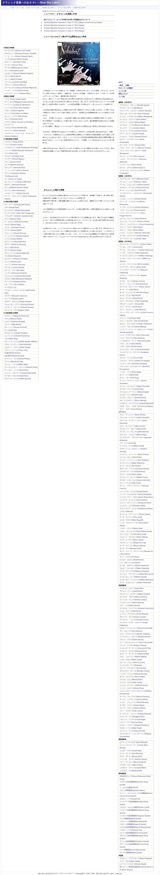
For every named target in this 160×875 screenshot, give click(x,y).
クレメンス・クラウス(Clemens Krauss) (133, 131)
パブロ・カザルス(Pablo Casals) (131, 346)
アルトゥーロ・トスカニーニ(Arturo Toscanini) (136, 111)
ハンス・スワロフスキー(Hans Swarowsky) (134, 335)
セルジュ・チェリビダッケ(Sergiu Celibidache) (136, 324)
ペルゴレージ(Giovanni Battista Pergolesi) (18, 73)
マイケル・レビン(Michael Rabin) (131, 679)
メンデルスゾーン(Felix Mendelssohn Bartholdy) (21, 147)
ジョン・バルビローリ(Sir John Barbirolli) (134, 321)
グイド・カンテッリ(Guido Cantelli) (132, 133)
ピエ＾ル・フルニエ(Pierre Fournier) (132, 662)
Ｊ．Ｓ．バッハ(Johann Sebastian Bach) (18, 56)
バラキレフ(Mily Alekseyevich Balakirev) (18, 279)
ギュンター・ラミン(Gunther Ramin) (132, 128)
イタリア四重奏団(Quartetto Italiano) (132, 790)
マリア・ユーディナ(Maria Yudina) (131, 540)
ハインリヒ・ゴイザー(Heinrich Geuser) (133, 759)
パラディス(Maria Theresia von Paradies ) (19, 122)
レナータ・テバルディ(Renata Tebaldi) (133, 864)
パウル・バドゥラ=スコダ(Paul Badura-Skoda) (136, 531)
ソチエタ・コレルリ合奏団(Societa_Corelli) (134, 807)
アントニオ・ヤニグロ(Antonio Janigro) (133, 599)
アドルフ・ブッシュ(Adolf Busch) (131, 108)
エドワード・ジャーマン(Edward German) (19, 307)
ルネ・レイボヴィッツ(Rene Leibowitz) (133, 400)
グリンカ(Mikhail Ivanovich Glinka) (16, 187)
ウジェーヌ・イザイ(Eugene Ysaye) (16, 310)
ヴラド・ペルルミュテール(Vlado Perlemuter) (135, 582)
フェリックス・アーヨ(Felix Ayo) (131, 665)
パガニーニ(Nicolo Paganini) (14, 110)
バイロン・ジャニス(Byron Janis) (131, 528)
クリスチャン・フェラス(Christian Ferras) (134, 620)
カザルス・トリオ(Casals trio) (130, 799)
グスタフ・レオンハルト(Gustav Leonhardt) (135, 480)
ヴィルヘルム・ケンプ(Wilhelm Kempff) (133, 577)
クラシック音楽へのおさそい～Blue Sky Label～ (31, 2)
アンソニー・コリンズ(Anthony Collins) (133, 182)
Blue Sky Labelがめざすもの (48, 873)
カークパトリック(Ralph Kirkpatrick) (132, 463)
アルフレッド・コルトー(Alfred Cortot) (133, 429)
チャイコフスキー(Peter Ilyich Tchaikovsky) (19, 213)
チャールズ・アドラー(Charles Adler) (132, 145)
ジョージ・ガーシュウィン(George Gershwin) (135, 503)
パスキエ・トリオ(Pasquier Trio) (131, 830)
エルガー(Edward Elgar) (12, 224)
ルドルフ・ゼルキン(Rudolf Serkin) (132, 560)
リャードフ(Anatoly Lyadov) (14, 298)
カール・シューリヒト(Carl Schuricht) (133, 190)
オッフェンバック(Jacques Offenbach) (17, 182)
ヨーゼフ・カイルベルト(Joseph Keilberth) (134, 235)
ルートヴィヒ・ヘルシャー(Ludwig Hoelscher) (135, 714)
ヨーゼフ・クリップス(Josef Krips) (132, 389)
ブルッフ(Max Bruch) (11, 247)
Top (72, 11)
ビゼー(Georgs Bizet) (11, 207)
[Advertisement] (21, 28)
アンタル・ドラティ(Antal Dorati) (131, 247)
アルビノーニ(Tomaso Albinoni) (15, 85)
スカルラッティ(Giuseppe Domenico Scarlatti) (20, 53)
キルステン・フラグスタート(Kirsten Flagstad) (136, 858)
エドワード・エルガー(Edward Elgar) (132, 122)
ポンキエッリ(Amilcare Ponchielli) (16, 259)
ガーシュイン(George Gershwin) (15, 327)
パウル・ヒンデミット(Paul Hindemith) (17, 344)
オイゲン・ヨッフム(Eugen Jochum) (132, 281)
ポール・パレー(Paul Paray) (129, 378)
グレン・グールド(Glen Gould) (130, 483)
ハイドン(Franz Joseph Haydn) (15, 99)
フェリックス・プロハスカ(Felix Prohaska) (134, 349)
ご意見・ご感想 (124, 85)
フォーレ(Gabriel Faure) (12, 262)
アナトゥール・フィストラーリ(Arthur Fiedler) (136, 244)
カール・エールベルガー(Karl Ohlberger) (134, 742)
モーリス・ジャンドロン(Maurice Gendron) (135, 696)
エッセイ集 (122, 91)
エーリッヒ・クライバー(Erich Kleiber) (133, 119)
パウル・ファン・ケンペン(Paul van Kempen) (135, 148)
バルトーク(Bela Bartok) (12, 324)
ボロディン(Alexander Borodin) (15, 184)
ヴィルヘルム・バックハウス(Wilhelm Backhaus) (136, 580)
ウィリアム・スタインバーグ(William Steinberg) (136, 256)
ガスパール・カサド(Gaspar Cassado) (133, 617)
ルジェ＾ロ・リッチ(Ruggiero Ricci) (132, 716)
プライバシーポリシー (66, 873)
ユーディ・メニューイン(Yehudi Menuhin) (134, 702)
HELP (121, 82)
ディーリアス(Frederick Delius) (15, 281)
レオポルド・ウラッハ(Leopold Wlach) (133, 768)
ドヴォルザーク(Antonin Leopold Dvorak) (18, 216)
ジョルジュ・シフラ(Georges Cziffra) (132, 506)
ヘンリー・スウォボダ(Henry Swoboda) (133, 363)
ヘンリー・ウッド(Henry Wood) (130, 165)
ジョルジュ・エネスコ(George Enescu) (133, 651)
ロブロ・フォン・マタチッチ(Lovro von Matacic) (136, 406)
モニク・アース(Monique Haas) (130, 548)
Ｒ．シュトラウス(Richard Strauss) (16, 236)
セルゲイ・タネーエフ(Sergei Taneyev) (17, 301)
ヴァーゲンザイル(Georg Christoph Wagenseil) (20, 87)
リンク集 (122, 96)
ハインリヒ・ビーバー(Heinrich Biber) (17, 93)
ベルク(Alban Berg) (11, 338)
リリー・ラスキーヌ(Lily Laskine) (131, 711)
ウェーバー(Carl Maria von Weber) (16, 113)
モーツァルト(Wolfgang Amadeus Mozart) (18, 102)
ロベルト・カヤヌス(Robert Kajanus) (132, 167)
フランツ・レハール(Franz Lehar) (16, 350)
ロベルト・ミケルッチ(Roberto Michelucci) (134, 725)
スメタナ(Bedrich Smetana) (14, 165)
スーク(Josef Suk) (10, 330)
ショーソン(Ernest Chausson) (14, 264)
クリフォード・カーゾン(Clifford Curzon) (134, 477)
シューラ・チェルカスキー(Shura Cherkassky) (136, 494)
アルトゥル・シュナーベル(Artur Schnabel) (134, 417)
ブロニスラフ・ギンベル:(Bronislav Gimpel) (135, 671)
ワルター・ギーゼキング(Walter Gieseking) (134, 568)
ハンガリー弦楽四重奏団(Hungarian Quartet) (135, 816)
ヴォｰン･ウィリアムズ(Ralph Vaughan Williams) (20, 341)
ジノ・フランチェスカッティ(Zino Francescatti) (136, 642)
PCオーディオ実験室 (126, 88)
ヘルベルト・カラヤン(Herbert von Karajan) (135, 360)
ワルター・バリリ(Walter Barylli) (131, 728)
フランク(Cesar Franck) (12, 162)
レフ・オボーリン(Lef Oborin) (130, 562)
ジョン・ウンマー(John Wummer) (131, 753)
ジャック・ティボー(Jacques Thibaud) (133, 645)
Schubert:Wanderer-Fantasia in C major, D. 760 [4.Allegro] (64, 31)
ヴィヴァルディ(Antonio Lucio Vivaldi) (17, 50)
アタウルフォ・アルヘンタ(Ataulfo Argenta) (135, 105)
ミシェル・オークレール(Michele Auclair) (134, 685)
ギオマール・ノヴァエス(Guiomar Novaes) (134, 468)
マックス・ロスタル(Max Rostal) (131, 682)
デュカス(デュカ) (10, 287)
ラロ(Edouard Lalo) (11, 176)
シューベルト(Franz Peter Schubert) (16, 108)
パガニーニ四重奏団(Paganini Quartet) (133, 824)
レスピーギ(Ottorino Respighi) (14, 321)
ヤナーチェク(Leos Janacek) (14, 267)
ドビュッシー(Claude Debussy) (15, 233)
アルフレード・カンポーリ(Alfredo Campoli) (135, 594)
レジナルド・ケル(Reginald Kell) (131, 770)
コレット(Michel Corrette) (13, 79)
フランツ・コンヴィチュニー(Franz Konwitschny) (137, 224)
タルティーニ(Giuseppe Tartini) (15, 62)
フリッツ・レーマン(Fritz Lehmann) (132, 156)
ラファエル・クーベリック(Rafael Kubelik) (134, 392)
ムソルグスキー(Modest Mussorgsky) (17, 210)
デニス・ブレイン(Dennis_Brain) (131, 756)
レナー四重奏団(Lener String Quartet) (133, 850)
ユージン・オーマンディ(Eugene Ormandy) (135, 386)
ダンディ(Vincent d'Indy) (12, 250)
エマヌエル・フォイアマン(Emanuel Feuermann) (137, 608)
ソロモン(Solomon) (126, 511)
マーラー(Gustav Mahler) (13, 230)
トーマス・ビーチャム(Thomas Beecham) (134, 207)
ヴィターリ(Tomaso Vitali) (13, 65)
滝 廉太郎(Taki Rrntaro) (12, 353)
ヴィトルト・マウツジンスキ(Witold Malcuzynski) (137, 574)
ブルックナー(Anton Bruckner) (14, 167)
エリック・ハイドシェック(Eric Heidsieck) (134, 460)
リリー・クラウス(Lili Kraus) (129, 557)
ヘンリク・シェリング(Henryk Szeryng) (133, 674)
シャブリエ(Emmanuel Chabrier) (15, 273)
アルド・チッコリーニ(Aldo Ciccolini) (132, 426)
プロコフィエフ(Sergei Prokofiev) (16, 333)
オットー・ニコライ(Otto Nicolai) (15, 116)
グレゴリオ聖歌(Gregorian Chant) (16, 68)
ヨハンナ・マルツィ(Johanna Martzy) (133, 708)
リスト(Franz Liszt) (11, 153)
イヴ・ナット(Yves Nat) (128, 443)
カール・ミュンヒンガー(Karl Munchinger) (134, 292)
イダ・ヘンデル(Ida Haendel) (130, 605)
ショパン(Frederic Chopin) (13, 144)
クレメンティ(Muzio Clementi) (14, 130)
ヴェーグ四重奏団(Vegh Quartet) (131, 852)
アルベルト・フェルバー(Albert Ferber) (133, 434)
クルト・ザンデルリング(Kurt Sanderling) (134, 301)
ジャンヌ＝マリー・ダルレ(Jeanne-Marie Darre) (136, 497)
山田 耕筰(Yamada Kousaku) (14, 356)
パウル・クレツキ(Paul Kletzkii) (130, 343)
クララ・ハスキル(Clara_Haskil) (131, 474)
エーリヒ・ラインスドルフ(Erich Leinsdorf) (134, 264)
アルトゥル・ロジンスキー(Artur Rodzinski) (134, 114)
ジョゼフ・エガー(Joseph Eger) (131, 750)
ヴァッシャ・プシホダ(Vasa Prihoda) (132, 731)
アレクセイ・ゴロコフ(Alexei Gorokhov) (133, 597)
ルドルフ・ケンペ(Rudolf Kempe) (131, 395)
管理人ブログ (123, 94)
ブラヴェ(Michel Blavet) (12, 76)
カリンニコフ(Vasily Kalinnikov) (15, 241)
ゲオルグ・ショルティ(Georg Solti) (132, 304)
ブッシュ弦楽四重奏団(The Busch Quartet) (134, 841)
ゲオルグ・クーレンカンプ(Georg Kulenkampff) (136, 628)
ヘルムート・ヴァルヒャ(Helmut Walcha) (134, 537)
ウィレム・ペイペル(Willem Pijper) (16, 364)
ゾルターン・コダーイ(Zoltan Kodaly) (17, 347)
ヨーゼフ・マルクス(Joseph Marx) (16, 376)
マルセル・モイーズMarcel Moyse (131, 765)
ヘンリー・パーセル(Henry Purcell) (16, 90)
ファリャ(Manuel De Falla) (13, 361)
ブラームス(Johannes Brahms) (15, 173)
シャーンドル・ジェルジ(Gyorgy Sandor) (134, 491)
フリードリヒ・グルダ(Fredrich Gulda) (133, 534)
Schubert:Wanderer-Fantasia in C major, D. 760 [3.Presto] (64, 28)
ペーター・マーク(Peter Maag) (130, 372)
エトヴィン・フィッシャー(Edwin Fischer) (134, 454)
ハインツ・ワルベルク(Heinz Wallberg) (133, 326)
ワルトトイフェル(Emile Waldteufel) (16, 253)
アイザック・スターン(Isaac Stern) (132, 588)
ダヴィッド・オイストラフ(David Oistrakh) (134, 654)
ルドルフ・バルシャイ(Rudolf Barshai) (133, 397)
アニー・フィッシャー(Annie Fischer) (132, 415)
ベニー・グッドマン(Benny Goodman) (133, 762)
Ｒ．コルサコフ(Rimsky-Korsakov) (16, 222)
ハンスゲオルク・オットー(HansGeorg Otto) (135, 341)
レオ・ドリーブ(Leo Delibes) (14, 284)
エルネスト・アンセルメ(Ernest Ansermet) (134, 187)
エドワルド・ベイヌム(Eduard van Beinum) (135, 125)
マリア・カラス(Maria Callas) (130, 861)
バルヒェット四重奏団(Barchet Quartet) (133, 821)
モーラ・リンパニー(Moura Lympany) (133, 545)
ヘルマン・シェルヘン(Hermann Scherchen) (135, 233)
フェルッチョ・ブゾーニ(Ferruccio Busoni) (19, 304)
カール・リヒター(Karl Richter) (130, 295)
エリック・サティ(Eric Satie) (14, 270)
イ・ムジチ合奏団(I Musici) (129, 787)
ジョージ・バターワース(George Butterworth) (20, 373)
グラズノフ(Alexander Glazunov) (15, 296)
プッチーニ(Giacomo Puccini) (14, 227)
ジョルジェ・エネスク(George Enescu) (133, 136)
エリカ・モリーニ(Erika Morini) (130, 611)
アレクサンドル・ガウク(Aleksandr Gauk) (134, 179)
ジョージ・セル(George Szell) (130, 318)
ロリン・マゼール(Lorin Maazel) (131, 409)
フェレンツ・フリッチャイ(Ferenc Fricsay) (134, 221)
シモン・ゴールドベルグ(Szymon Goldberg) (135, 634)
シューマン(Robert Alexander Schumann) (18, 150)
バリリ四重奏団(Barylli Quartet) (130, 818)
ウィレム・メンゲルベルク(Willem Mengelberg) (136, 116)
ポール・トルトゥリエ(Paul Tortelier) (132, 677)
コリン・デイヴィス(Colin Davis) (131, 307)
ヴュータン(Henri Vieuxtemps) (14, 190)
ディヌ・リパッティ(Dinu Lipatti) (131, 517)
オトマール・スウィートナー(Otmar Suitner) (135, 287)
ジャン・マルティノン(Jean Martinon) (133, 309)
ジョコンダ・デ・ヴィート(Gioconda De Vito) (135, 648)
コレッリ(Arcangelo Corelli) (13, 70)
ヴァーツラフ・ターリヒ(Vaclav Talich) (133, 238)
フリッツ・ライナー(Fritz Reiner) (131, 227)
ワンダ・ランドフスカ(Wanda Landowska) (134, 571)
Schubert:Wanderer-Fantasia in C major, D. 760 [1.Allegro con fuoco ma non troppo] (73, 22)
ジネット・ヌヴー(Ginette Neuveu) (132, 639)
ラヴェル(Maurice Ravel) (13, 319)
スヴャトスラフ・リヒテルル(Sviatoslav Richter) (136, 508)
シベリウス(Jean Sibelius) (13, 239)
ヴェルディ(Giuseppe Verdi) (14, 156)
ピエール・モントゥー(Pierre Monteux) (133, 218)
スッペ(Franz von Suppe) (13, 179)
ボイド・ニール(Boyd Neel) (129, 375)
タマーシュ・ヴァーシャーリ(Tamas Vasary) (135, 514)
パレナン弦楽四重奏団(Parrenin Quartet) (133, 833)
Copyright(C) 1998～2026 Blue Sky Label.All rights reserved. (99, 873)
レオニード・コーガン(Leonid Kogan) (133, 719)
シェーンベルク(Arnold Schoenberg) (16, 336)
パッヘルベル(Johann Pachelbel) (15, 82)
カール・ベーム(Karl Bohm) (129, 289)
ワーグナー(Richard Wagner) (14, 159)
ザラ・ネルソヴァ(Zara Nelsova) (131, 631)
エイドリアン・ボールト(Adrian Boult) (133, 267)
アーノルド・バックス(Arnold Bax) (16, 370)
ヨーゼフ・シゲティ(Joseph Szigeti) (132, 705)
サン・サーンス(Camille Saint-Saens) (17, 204)
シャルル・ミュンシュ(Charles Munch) (133, 199)
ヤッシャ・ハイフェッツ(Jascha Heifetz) (134, 699)
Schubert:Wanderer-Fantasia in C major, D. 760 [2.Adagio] (64, 25)
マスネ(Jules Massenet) (12, 256)
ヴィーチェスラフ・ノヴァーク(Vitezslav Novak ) (21, 367)
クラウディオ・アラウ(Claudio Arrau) (132, 471)
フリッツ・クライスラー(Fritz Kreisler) (133, 668)
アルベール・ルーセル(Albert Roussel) (17, 378)
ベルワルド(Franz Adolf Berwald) (15, 127)
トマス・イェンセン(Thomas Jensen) (133, 210)
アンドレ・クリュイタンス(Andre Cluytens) (135, 184)
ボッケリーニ (9, 125)
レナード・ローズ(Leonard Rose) (131, 722)
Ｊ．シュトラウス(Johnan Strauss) (16, 170)
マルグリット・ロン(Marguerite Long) (133, 542)
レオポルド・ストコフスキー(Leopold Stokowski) (136, 403)
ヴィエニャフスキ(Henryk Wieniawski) (17, 276)
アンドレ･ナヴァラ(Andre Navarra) (132, 602)
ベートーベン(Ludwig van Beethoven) (17, 105)
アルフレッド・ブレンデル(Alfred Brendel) (134, 432)
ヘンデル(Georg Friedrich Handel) (16, 59)
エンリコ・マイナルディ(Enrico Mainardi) (134, 614)
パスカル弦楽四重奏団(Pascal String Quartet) (135, 827)
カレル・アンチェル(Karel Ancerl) (131, 298)
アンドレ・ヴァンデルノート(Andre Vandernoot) (136, 250)
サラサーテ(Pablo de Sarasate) (15, 244)
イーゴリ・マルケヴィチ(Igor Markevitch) (134, 253)
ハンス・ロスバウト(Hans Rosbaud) (132, 338)
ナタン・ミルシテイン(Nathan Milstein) (133, 656)
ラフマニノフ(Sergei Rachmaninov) (16, 316)
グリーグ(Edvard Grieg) (12, 219)
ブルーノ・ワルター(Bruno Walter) (131, 230)
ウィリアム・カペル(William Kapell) (132, 446)
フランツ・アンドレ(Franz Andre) (131, 358)
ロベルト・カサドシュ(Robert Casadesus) (134, 565)
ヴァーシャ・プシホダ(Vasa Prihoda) (17, 359)
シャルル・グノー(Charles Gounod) (16, 193)
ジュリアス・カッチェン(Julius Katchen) (133, 500)
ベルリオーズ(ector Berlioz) (13, 142)
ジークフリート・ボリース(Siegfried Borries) (135, 637)
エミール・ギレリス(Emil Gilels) (131, 457)
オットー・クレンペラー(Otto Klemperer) (134, 284)
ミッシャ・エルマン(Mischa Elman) (132, 688)
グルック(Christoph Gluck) (13, 119)
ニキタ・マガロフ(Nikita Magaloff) (131, 520)
